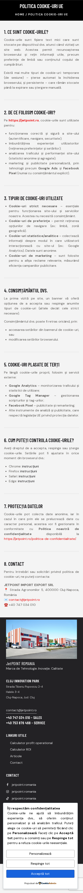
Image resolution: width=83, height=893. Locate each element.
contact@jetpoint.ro (21, 710)
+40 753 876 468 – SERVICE (25, 722)
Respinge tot (40, 863)
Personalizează (40, 854)
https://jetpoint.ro (24, 120)
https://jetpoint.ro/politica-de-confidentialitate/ (40, 539)
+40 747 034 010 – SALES (24, 717)
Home (20, 14)
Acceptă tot (40, 874)
